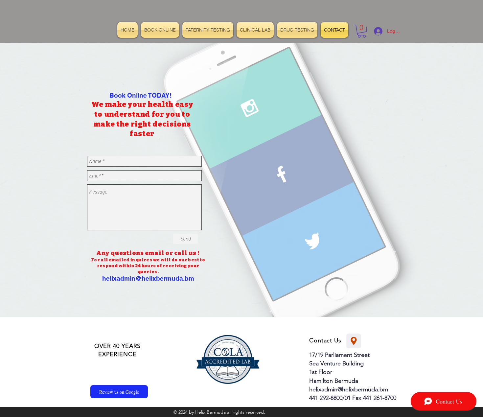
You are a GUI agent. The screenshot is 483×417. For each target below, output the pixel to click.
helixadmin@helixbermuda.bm (148, 278)
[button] (361, 31)
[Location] (353, 341)
